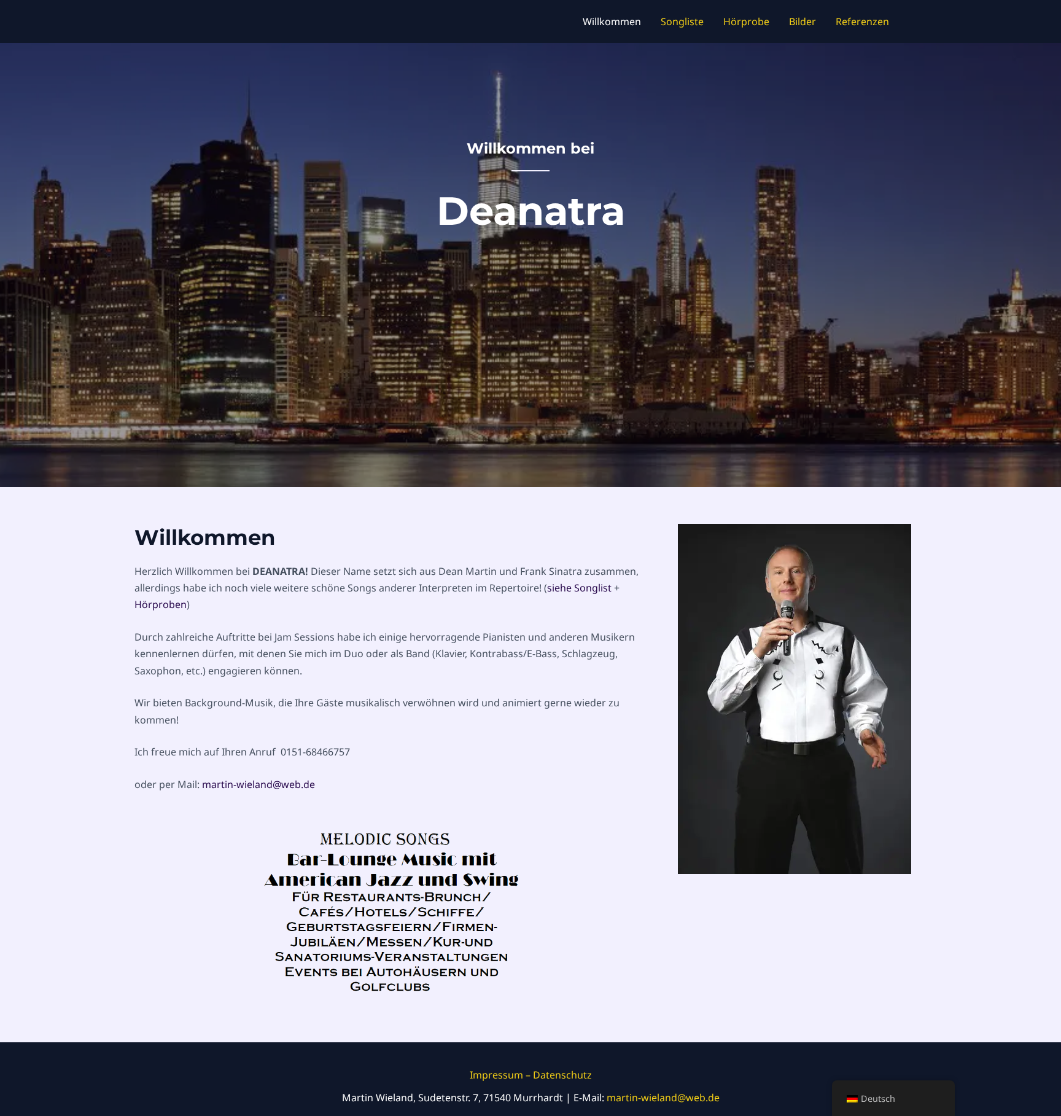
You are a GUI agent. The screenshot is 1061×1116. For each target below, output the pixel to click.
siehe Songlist (579, 588)
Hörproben (160, 604)
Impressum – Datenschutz (531, 1075)
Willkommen (612, 21)
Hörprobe (746, 21)
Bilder (802, 21)
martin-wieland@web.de (663, 1097)
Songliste (682, 21)
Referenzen (862, 21)
